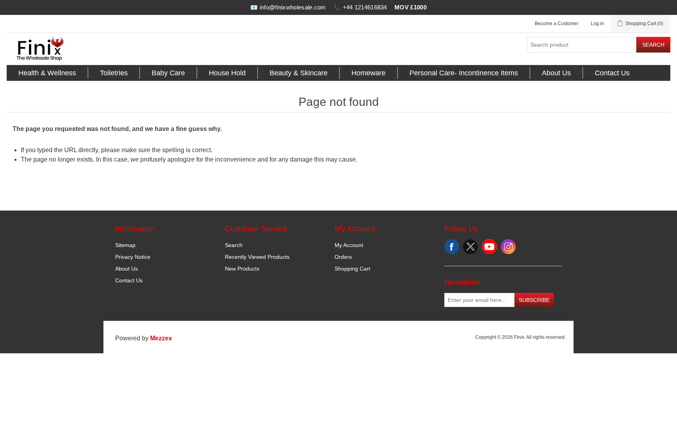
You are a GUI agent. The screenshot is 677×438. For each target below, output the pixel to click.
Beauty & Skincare (299, 73)
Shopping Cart (352, 268)
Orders (343, 257)
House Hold (227, 73)
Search (653, 45)
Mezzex (161, 338)
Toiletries (114, 73)
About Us (556, 73)
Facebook (451, 246)
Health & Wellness (47, 73)
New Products (242, 268)
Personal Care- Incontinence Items (463, 73)
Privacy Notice (132, 257)
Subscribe (534, 300)
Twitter (470, 246)
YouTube (489, 246)
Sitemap (125, 245)
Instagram (508, 246)
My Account (349, 245)
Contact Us (612, 73)
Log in (597, 23)
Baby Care (168, 73)
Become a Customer (556, 23)
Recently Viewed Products (257, 257)
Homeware (368, 73)
